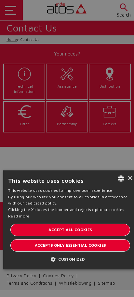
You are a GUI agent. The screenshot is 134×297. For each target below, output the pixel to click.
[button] (70, 259)
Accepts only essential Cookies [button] (70, 245)
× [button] (129, 178)
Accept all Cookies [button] (70, 229)
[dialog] (67, 148)
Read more (19, 216)
